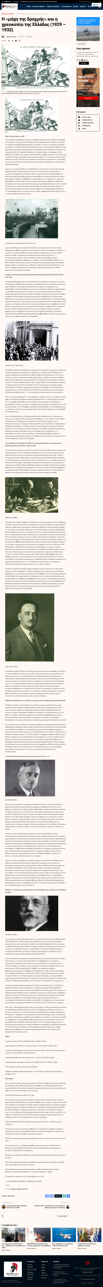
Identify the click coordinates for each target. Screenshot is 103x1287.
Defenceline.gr (14, 1280)
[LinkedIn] (8, 2)
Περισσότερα (88, 98)
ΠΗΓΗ (22, 136)
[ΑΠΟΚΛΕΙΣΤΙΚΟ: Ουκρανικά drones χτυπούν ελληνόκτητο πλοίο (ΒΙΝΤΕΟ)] (39, 1235)
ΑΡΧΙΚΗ (3, 1250)
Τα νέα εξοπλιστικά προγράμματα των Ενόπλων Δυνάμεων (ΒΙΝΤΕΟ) (60, 1281)
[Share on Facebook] (9, 40)
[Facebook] (2, 2)
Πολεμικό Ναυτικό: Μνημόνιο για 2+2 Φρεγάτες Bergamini (60, 1273)
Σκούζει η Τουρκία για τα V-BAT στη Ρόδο (33, 1)
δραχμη (19, 1189)
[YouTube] (6, 2)
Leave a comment (63, 1216)
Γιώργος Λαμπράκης (11, 36)
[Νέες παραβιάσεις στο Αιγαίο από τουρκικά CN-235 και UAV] (64, 1235)
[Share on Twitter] (12, 40)
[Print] (68, 1196)
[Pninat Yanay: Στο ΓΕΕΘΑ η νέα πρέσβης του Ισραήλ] (89, 1235)
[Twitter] (4, 2)
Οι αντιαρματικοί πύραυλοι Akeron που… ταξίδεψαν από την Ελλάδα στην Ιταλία (13, 1245)
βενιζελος (14, 1189)
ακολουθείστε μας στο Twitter (34, 1181)
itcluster (20, 1282)
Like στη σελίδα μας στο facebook (16, 1181)
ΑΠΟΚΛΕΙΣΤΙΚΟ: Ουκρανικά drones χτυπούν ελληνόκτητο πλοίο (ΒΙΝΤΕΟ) (61, 1266)
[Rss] (10, 2)
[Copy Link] (19, 40)
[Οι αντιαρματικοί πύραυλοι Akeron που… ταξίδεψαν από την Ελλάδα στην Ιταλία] (13, 1235)
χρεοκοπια (25, 1189)
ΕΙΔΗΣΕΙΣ (8, 1250)
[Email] (15, 40)
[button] (74, 1)
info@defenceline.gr (89, 1279)
